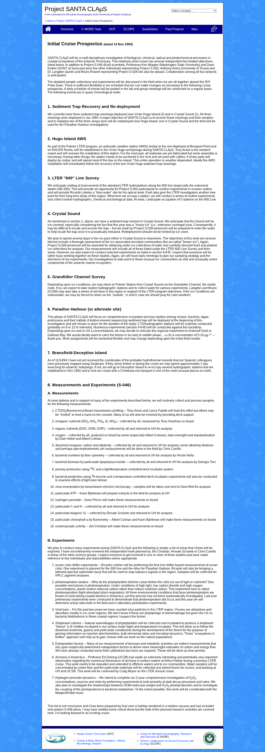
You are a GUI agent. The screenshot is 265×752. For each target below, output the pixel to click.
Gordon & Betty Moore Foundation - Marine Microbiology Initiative (101, 742)
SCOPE (128, 29)
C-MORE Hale (91, 29)
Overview (67, 29)
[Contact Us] (214, 31)
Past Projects (174, 29)
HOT (112, 29)
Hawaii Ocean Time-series (91, 733)
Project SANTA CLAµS (69, 20)
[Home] (48, 30)
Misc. (195, 29)
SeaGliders (150, 29)
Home (50, 20)
